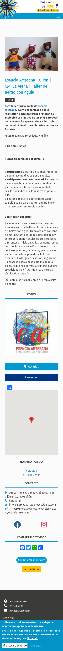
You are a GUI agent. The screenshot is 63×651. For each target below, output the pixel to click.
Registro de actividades (49, 10)
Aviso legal (9, 617)
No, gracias (35, 645)
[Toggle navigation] (58, 16)
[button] (31, 55)
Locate (9, 387)
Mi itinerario (31, 569)
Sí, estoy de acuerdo (14, 645)
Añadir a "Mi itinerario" (31, 560)
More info (32, 638)
